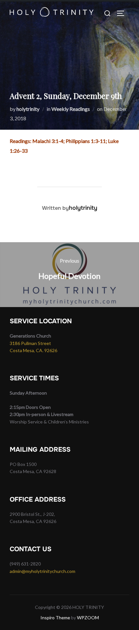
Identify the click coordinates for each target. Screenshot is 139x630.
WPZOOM (88, 617)
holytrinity (27, 109)
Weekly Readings (70, 109)
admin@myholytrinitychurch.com (42, 571)
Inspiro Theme (55, 617)
